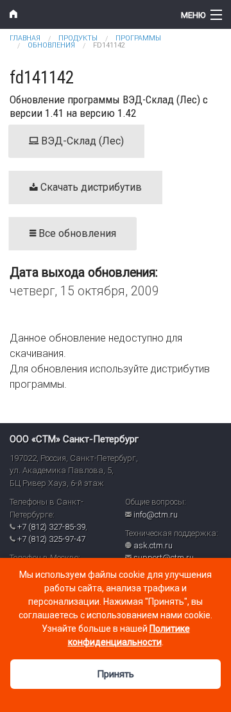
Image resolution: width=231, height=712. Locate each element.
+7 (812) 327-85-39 (51, 527)
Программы (138, 38)
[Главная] (86, 14)
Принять (115, 674)
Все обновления (76, 233)
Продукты (78, 38)
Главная (25, 38)
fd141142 (109, 45)
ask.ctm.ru (153, 545)
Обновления (51, 45)
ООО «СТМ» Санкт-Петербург (74, 439)
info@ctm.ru (155, 514)
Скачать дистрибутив (90, 187)
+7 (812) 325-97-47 (51, 539)
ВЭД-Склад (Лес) (81, 141)
